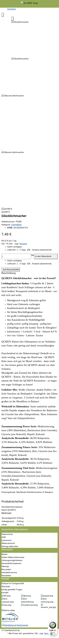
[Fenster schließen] (2, 15)
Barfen (4, 554)
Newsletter (6, 575)
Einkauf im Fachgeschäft (12, 583)
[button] (32, 249)
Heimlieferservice (9, 572)
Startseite (5, 586)
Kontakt (4, 592)
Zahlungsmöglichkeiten (11, 560)
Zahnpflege (16, 224)
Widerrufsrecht (8, 543)
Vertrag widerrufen (9, 546)
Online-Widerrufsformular (12, 557)
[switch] (52, 633)
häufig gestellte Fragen (11, 589)
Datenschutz (7, 534)
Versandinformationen (11, 563)
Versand (23, 244)
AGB (3, 537)
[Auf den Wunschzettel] (12, 19)
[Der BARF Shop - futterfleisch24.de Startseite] (29, 3)
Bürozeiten (6, 569)
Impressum (6, 540)
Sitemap (5, 566)
